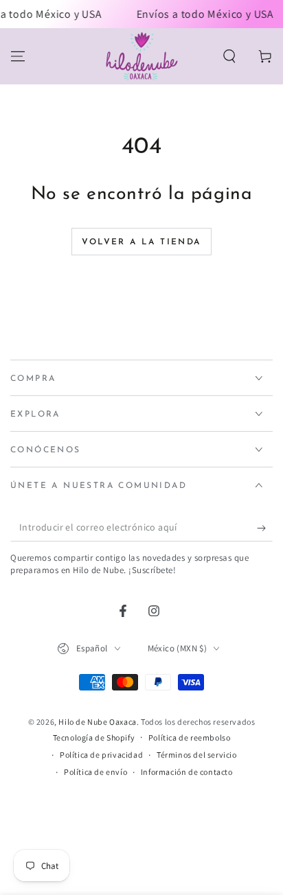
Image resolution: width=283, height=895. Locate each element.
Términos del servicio (197, 754)
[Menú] (18, 56)
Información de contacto (187, 772)
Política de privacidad (101, 754)
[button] (229, 56)
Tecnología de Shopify (94, 737)
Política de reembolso (189, 737)
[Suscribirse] (265, 528)
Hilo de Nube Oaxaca (97, 722)
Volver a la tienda (141, 242)
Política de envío (95, 772)
